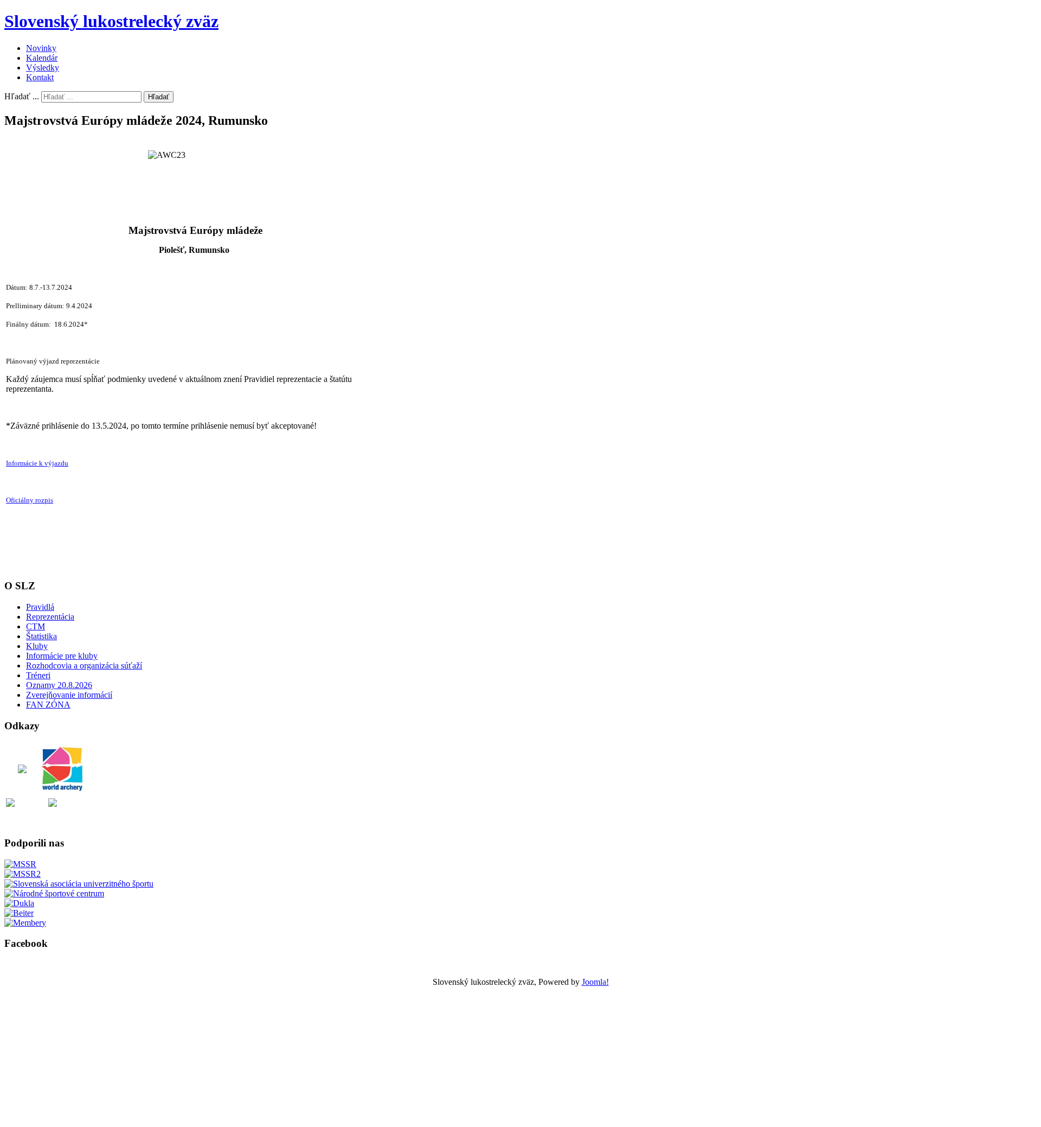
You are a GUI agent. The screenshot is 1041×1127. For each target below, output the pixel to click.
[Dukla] (19, 903)
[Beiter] (19, 913)
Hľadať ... (21, 96)
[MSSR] (20, 864)
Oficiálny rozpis (29, 500)
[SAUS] (78, 883)
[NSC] (54, 893)
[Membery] (25, 922)
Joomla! (595, 981)
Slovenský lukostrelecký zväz (111, 21)
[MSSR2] (22, 873)
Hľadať (158, 97)
